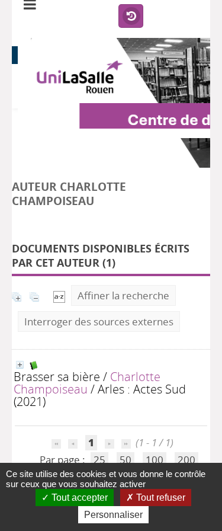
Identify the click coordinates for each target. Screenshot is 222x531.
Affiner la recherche (123, 295)
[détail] (20, 365)
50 (125, 459)
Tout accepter (78, 497)
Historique (131, 16)
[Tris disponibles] (59, 295)
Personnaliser (113, 515)
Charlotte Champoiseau (87, 382)
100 (154, 459)
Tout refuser (159, 497)
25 (99, 459)
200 (186, 459)
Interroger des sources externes (98, 321)
